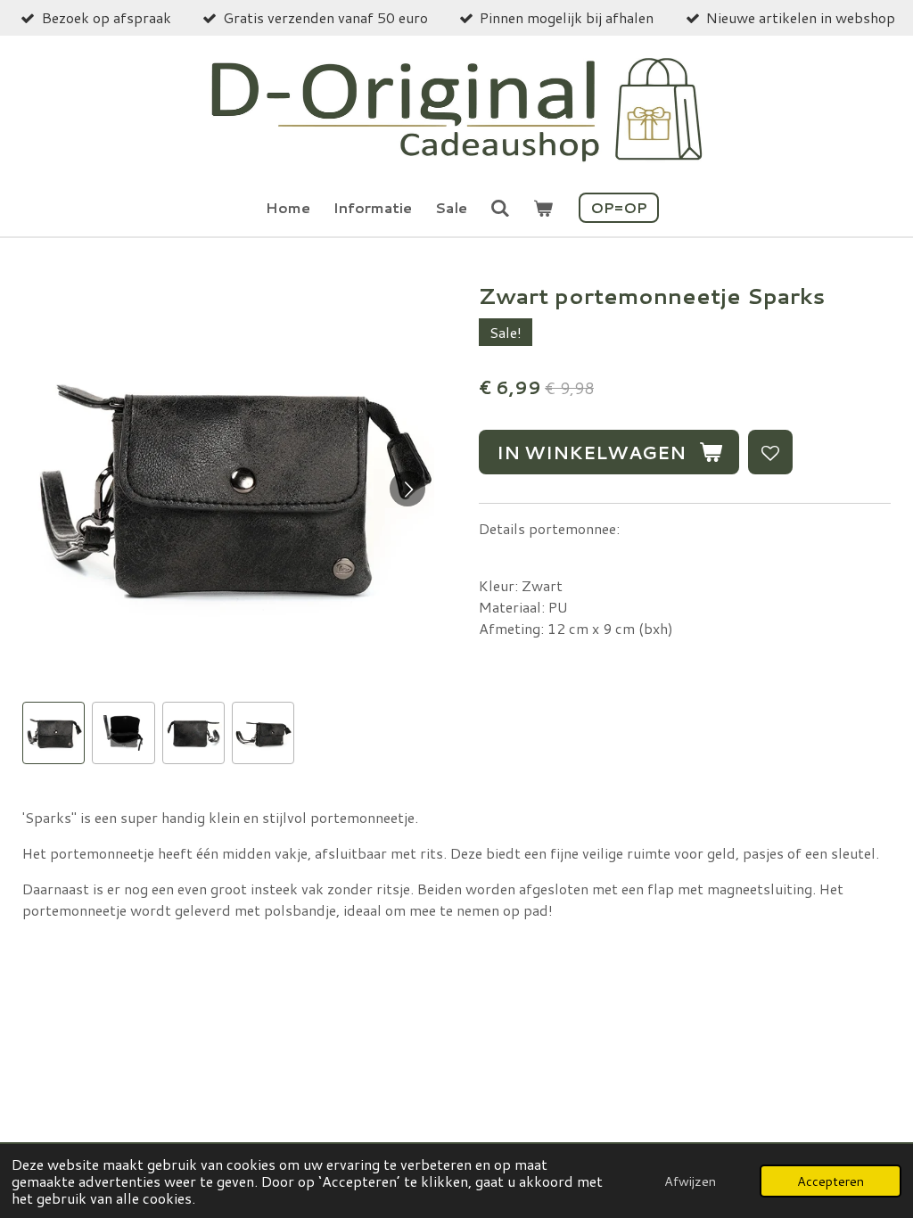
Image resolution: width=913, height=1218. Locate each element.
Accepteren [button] (830, 1181)
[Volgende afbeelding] (407, 488)
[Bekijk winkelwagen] (543, 208)
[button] (53, 733)
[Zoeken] (500, 207)
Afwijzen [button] (690, 1181)
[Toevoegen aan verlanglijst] (770, 452)
